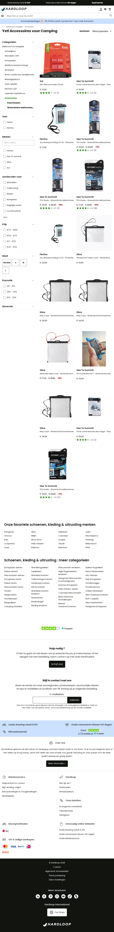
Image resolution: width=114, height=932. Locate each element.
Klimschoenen (38, 587)
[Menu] (2, 16)
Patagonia (9, 532)
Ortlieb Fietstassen (94, 591)
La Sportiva (9, 544)
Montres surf (11, 89)
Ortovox (8, 536)
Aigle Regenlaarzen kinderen (67, 573)
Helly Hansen (37, 544)
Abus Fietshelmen (94, 603)
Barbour (35, 548)
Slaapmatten (10, 595)
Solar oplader (11, 84)
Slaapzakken (10, 603)
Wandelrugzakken (39, 568)
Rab (6, 540)
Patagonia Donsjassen (96, 607)
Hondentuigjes (92, 583)
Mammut (62, 548)
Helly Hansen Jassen (68, 589)
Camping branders (13, 607)
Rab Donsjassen (93, 579)
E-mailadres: (57, 694)
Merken (6, 137)
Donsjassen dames (13, 568)
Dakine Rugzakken (94, 568)
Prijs (4, 224)
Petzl (88, 548)
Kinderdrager (37, 602)
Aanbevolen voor (12, 177)
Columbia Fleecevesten (69, 593)
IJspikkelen (36, 572)
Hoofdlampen (10, 599)
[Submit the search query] (111, 16)
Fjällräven (62, 532)
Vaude (61, 544)
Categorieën (9, 42)
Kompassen (10, 61)
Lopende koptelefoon (15, 93)
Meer (5, 217)
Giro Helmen (91, 575)
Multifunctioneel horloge (16, 65)
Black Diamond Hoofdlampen (65, 598)
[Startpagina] (4, 27)
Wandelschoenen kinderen (39, 592)
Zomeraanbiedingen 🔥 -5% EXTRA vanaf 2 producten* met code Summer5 (57, 21)
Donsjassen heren (12, 579)
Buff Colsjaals (92, 599)
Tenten (7, 591)
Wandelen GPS (12, 56)
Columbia (63, 536)
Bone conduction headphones (19, 75)
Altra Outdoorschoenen (97, 595)
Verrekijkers (10, 51)
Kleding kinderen (39, 606)
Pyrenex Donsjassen (68, 585)
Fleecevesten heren (13, 587)
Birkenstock (91, 544)
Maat (5, 256)
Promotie (7, 280)
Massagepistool (12, 79)
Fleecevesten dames (14, 575)
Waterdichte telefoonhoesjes (21, 108)
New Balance (92, 536)
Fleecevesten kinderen (69, 568)
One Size (6, 263)
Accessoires (11, 98)
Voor (4, 116)
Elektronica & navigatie (14, 27)
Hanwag (89, 540)
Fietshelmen (37, 598)
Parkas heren (10, 583)
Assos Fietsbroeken (95, 572)
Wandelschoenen (39, 575)
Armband (9, 70)
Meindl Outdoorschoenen (67, 605)
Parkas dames (11, 572)
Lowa (6, 548)
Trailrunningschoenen (41, 579)
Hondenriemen (93, 587)
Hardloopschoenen (40, 583)
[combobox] (19, 142)
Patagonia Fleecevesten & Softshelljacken (70, 579)
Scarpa (61, 540)
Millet (33, 536)
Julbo (88, 532)
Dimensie (7, 306)
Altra (33, 532)
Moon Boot (36, 540)
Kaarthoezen (13, 103)
